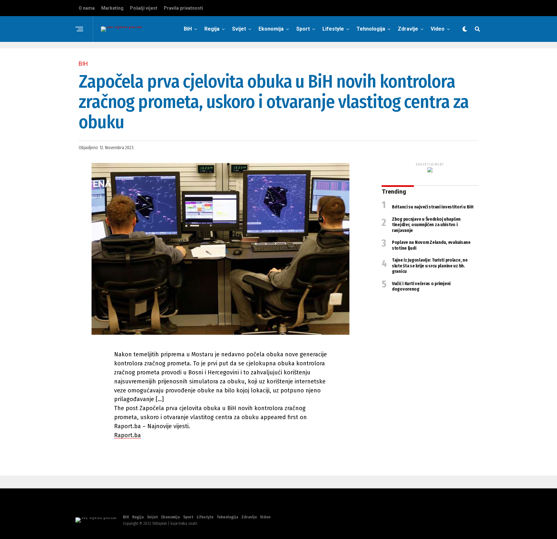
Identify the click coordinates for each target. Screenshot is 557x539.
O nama (87, 8)
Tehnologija (371, 29)
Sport (303, 29)
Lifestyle (333, 29)
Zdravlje (408, 29)
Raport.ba (127, 435)
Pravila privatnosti (183, 8)
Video (438, 29)
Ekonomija (271, 29)
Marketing (112, 8)
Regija (212, 29)
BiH (188, 29)
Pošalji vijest (143, 8)
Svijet (239, 29)
